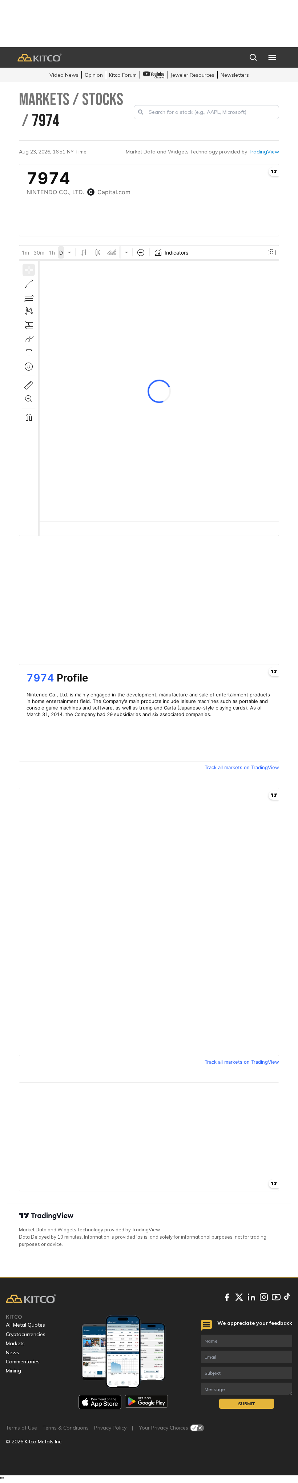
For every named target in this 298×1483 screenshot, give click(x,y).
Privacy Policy (110, 1427)
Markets (15, 1343)
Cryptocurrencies (25, 1334)
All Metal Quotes (25, 1325)
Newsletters (235, 75)
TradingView (264, 151)
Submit (246, 1403)
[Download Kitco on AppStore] (99, 1402)
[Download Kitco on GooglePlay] (146, 1402)
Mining (13, 1370)
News (12, 1352)
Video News (63, 75)
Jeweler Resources (192, 75)
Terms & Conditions (66, 1427)
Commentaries (23, 1361)
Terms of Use (21, 1427)
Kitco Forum (123, 75)
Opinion (94, 75)
